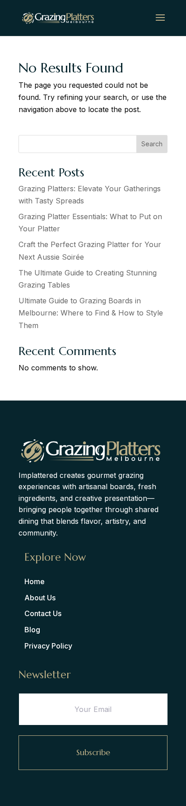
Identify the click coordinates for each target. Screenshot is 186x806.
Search (152, 144)
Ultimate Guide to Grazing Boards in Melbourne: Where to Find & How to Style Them (91, 312)
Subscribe (93, 752)
